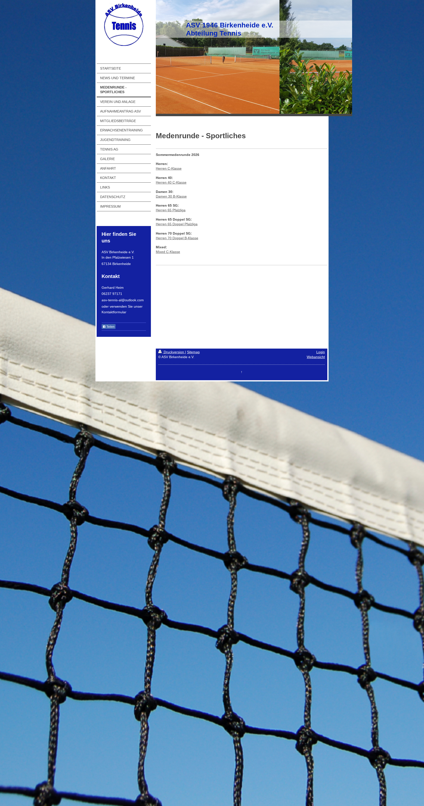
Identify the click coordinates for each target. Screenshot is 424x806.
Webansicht (316, 357)
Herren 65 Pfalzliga (171, 210)
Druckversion (174, 352)
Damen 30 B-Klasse (171, 196)
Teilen (110, 326)
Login (320, 352)
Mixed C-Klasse (168, 252)
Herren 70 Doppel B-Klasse (177, 238)
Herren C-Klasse (169, 168)
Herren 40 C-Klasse (171, 182)
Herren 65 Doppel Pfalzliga (177, 224)
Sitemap (193, 352)
